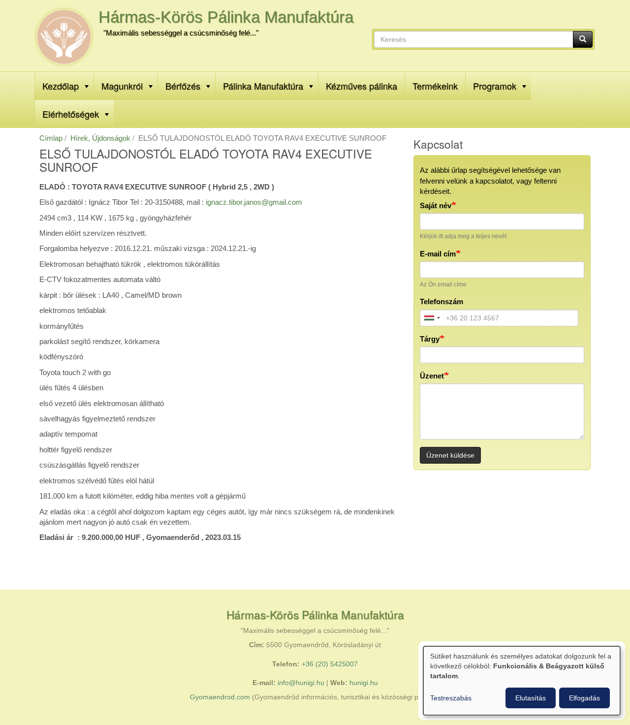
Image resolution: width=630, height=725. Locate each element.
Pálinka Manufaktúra (263, 85)
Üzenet (432, 376)
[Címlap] (64, 36)
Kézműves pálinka (361, 85)
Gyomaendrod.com (220, 697)
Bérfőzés (182, 85)
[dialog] (521, 680)
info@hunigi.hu (301, 683)
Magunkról (122, 85)
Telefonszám (441, 301)
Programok (494, 85)
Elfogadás (584, 698)
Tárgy (430, 339)
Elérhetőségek (70, 113)
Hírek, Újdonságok (100, 138)
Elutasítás (530, 698)
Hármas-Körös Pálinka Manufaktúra (225, 17)
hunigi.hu (363, 683)
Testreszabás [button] (451, 698)
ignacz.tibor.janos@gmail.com (254, 202)
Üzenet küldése (450, 455)
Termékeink (435, 85)
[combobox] (431, 318)
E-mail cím (438, 254)
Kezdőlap (60, 85)
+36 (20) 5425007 (330, 664)
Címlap (51, 138)
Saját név (435, 205)
